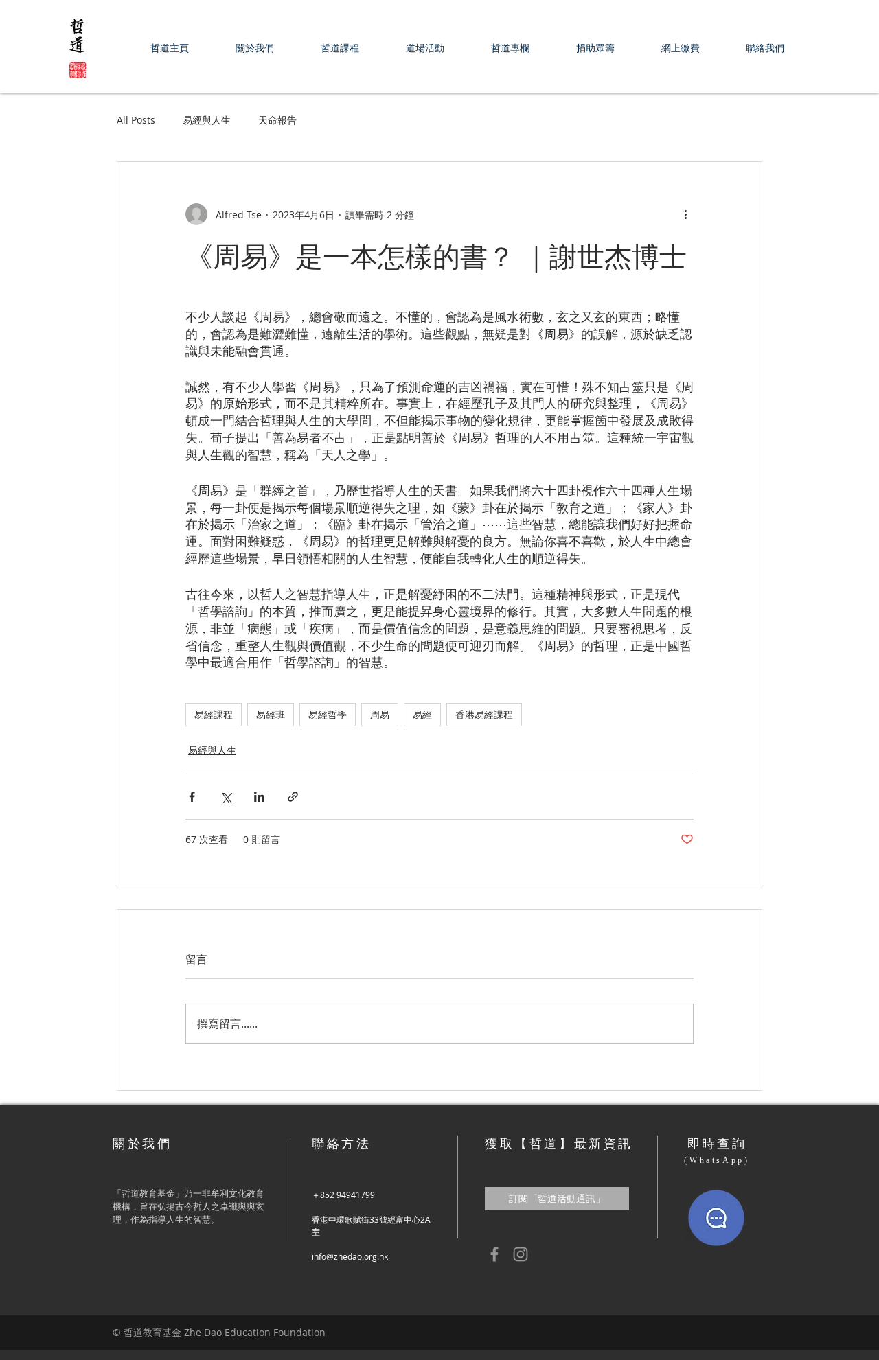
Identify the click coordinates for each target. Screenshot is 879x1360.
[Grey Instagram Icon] (520, 1254)
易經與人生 (207, 119)
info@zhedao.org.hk (350, 1256)
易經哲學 (327, 714)
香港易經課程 (484, 714)
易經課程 (213, 714)
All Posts (136, 119)
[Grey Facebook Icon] (494, 1254)
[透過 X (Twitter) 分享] (225, 796)
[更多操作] (685, 214)
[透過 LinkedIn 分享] (259, 796)
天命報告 (277, 119)
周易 (379, 714)
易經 (422, 714)
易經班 (270, 714)
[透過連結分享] (292, 796)
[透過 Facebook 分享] (191, 796)
